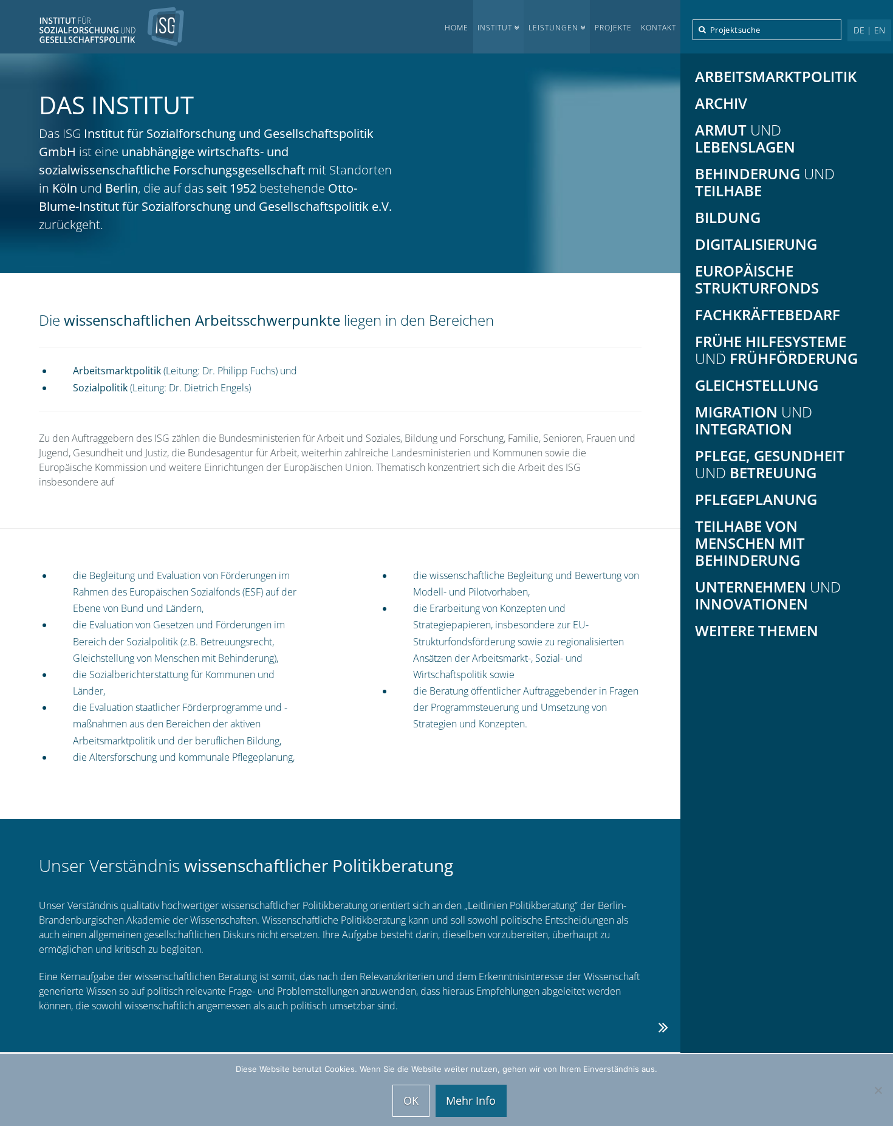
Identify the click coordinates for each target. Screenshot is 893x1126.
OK (411, 1100)
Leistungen (553, 27)
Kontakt (658, 27)
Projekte (613, 27)
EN (879, 30)
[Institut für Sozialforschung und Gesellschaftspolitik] (92, 26)
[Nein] (878, 1090)
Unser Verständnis (246, 865)
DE (859, 30)
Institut (494, 27)
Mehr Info (471, 1100)
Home (456, 27)
